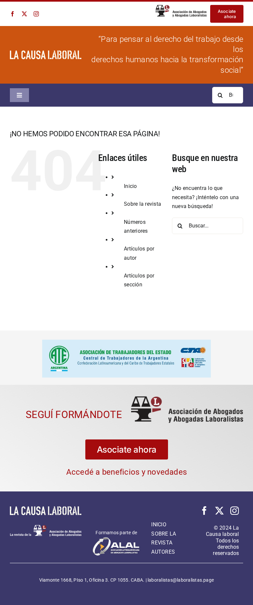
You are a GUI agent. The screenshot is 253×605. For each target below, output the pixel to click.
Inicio (130, 186)
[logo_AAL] (181, 7)
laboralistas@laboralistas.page (181, 574)
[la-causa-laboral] (45, 53)
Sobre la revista (142, 204)
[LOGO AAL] (187, 393)
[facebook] (12, 13)
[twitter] (24, 13)
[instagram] (36, 13)
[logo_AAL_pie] (45, 522)
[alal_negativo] (116, 534)
